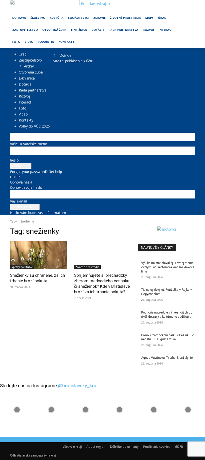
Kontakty (66, 42)
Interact (165, 30)
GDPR (15, 176)
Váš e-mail (18, 201)
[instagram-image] (17, 410)
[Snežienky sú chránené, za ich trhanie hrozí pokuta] (38, 255)
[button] (189, 6)
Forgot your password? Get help (36, 171)
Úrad (162, 18)
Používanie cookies (156, 446)
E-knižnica (79, 30)
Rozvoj (148, 30)
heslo (14, 160)
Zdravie (99, 18)
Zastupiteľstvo (25, 30)
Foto (16, 42)
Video (29, 42)
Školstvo (37, 18)
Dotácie (98, 30)
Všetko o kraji (72, 446)
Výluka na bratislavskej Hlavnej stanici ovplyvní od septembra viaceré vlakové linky (167, 267)
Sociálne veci (78, 18)
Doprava (19, 18)
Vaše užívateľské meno (28, 144)
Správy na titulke (22, 267)
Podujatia (46, 42)
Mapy (149, 18)
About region (95, 446)
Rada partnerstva (123, 30)
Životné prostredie (125, 18)
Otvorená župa (54, 30)
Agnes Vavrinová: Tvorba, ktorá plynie (167, 358)
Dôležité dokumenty (124, 446)
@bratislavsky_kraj (78, 385)
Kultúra (57, 18)
